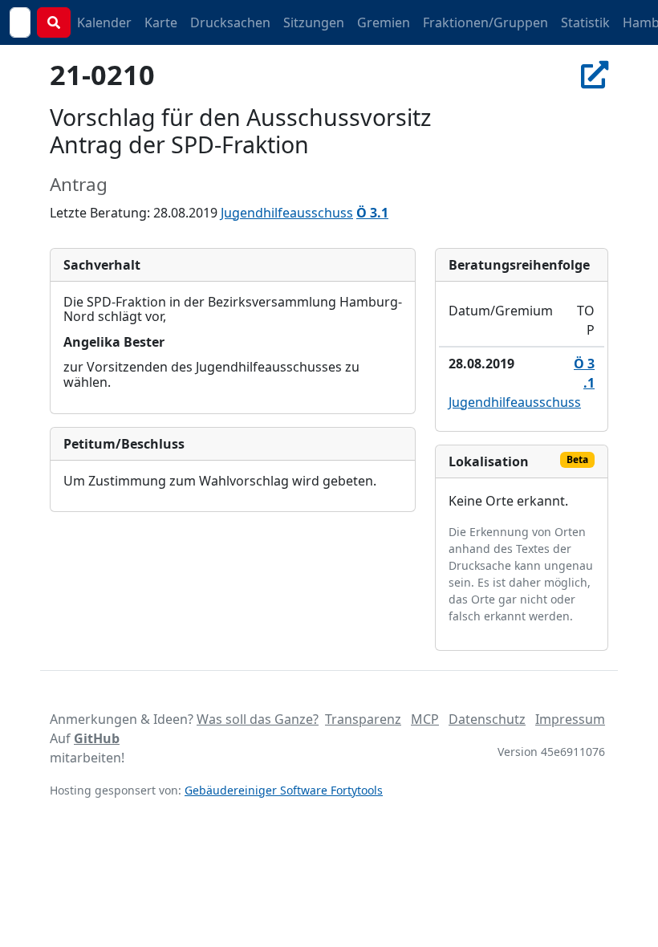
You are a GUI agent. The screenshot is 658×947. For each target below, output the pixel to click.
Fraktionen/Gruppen (485, 22)
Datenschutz (487, 719)
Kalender (104, 22)
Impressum (570, 719)
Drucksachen (230, 22)
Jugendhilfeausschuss (287, 213)
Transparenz (363, 719)
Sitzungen (313, 22)
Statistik (585, 22)
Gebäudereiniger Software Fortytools (284, 790)
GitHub (97, 738)
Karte (160, 22)
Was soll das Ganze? (258, 719)
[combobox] (20, 22)
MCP (425, 719)
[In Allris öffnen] (594, 74)
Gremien (383, 22)
